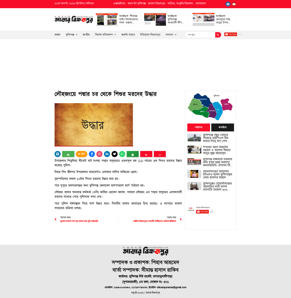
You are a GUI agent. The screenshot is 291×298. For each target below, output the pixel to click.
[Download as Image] (68, 154)
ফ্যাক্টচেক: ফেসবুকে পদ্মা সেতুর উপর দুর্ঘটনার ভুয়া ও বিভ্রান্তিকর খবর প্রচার (224, 24)
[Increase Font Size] (146, 154)
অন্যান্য (169, 34)
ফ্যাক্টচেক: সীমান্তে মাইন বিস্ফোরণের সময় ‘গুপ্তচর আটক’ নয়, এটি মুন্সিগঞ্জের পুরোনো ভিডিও (128, 24)
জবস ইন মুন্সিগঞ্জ (137, 3)
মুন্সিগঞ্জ (70, 34)
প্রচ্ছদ (57, 34)
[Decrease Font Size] (160, 154)
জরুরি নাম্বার (128, 34)
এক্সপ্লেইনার (119, 3)
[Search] (218, 35)
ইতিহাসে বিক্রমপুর (150, 34)
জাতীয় (86, 34)
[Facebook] (228, 4)
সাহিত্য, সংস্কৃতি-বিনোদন (180, 3)
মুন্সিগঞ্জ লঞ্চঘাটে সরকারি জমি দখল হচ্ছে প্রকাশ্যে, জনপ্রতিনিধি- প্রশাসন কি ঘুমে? (217, 162)
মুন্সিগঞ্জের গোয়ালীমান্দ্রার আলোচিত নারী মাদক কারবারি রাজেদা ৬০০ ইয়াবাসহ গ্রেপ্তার (217, 186)
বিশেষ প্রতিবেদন (104, 34)
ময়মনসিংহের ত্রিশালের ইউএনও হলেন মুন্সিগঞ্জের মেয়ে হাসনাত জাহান (217, 174)
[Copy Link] (133, 154)
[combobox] (200, 35)
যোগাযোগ (201, 3)
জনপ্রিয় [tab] (223, 127)
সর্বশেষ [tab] (198, 127)
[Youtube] (233, 4)
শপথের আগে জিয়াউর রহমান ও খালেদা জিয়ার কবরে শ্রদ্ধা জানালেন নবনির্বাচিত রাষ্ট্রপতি (217, 150)
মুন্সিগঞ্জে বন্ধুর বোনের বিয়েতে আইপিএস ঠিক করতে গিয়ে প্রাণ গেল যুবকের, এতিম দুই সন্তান (217, 138)
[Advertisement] (145, 62)
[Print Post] (58, 154)
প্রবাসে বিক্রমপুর (156, 3)
